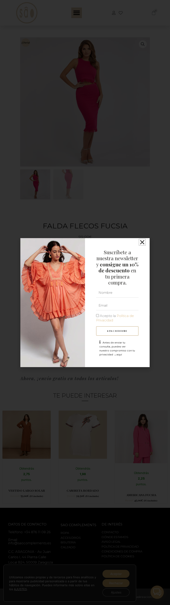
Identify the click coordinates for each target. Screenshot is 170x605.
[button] (142, 242)
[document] (85, 302)
